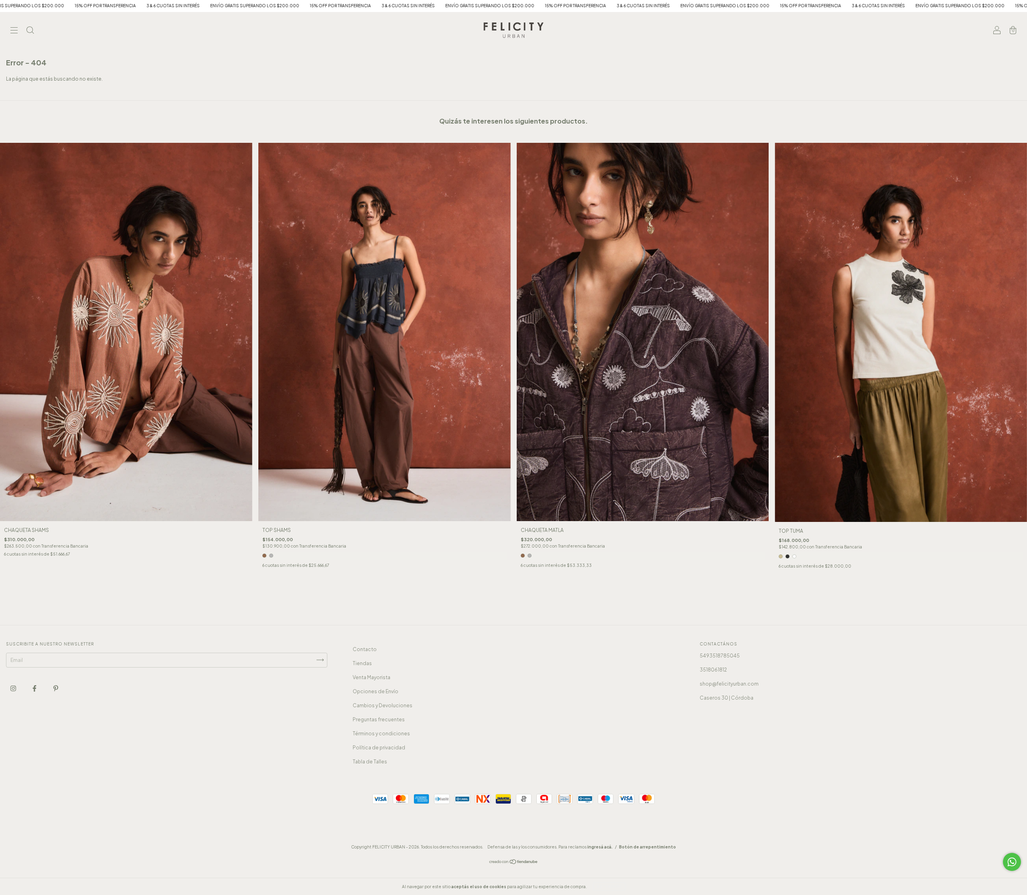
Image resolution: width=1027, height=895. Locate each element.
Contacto (365, 649)
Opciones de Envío (375, 691)
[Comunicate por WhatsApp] (1012, 862)
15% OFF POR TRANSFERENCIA (159, 5)
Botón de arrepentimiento (647, 846)
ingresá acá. (600, 846)
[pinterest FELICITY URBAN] (56, 688)
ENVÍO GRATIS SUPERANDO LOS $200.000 (73, 5)
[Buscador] (30, 31)
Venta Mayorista (371, 677)
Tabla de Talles (370, 762)
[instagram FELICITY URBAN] (13, 688)
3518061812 (713, 670)
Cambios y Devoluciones (382, 705)
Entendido (609, 887)
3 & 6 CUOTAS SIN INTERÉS (226, 5)
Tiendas (362, 663)
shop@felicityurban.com (729, 684)
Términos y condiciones (381, 734)
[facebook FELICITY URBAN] (35, 688)
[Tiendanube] (514, 863)
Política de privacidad (379, 748)
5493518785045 (720, 656)
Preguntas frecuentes (379, 719)
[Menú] (14, 31)
